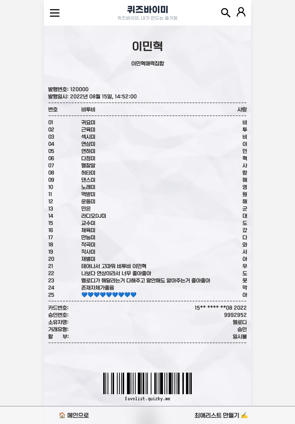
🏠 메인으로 (74, 415)
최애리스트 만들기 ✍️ (221, 415)
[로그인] (241, 13)
